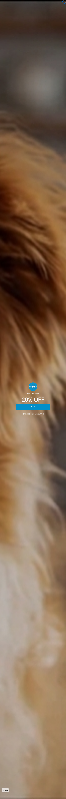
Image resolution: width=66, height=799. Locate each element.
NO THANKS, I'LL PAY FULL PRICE (33, 414)
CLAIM (33, 407)
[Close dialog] (63, 2)
